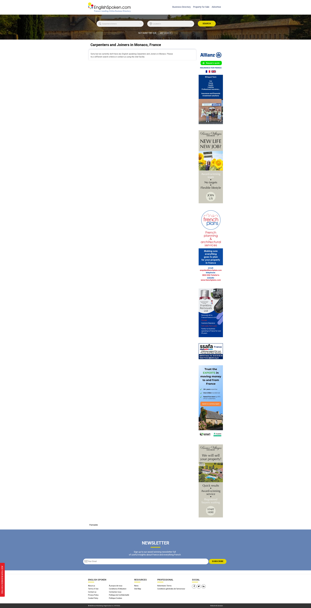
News (136, 586)
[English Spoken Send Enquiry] (211, 351)
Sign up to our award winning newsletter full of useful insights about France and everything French (155, 553)
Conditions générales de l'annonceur (171, 589)
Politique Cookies (115, 598)
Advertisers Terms (164, 586)
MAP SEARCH (165, 33)
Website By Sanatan (216, 606)
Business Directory (181, 6)
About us (91, 586)
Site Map (137, 589)
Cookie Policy (93, 598)
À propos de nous (115, 586)
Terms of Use (93, 589)
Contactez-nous (115, 592)
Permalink (93, 525)
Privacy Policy (93, 595)
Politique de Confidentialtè (119, 595)
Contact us (92, 592)
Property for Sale (201, 7)
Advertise (216, 7)
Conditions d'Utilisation (117, 589)
